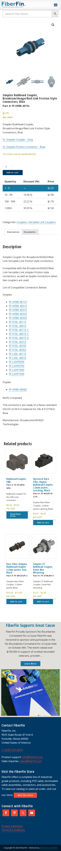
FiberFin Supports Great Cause (30, 625)
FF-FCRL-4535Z (17, 350)
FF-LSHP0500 (16, 362)
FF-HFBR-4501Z (18, 306)
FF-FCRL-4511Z (17, 322)
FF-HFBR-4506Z (18, 389)
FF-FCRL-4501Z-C (19, 334)
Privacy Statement (12, 826)
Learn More (30, 663)
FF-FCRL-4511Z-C (19, 330)
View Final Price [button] (15, 515)
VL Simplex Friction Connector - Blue (24, 147)
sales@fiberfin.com (30, 761)
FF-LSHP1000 (16, 370)
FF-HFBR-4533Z (18, 314)
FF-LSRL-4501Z (17, 358)
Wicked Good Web (48, 847)
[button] (55, 5)
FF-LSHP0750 (16, 366)
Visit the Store (25, 795)
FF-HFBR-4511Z (18, 302)
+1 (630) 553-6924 (12, 750)
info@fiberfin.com (32, 757)
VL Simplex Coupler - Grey (18, 139)
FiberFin (19, 5)
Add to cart (13, 172)
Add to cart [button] (43, 522)
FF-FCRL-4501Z (17, 326)
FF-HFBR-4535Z (18, 318)
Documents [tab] (30, 232)
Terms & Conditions (13, 830)
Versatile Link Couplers (42, 222)
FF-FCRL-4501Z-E (19, 338)
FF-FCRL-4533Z (17, 346)
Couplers (22, 222)
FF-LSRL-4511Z (17, 354)
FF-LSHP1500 (16, 374)
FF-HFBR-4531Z (18, 310)
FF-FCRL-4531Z (17, 342)
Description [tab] (13, 232)
